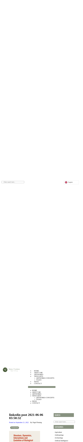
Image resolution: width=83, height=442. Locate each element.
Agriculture (58, 432)
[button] (41, 387)
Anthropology (59, 435)
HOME (36, 371)
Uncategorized (14, 427)
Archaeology (59, 438)
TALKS (38, 380)
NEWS (36, 382)
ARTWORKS (38, 374)
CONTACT (38, 383)
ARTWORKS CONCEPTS (45, 378)
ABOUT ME (38, 373)
